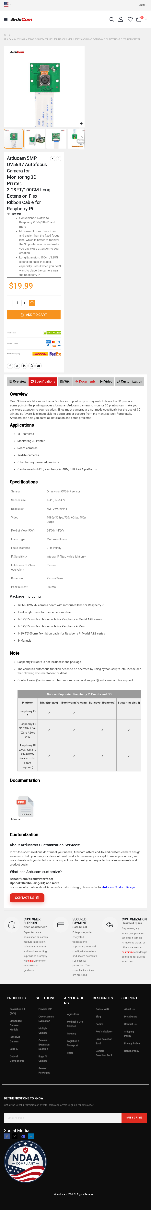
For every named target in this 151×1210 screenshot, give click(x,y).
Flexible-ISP (45, 1009)
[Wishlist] (130, 19)
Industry (71, 1033)
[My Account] (120, 19)
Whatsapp (31, 366)
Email (38, 366)
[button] (81, 123)
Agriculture (73, 1014)
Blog (98, 1016)
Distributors (130, 1016)
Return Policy (131, 1051)
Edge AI (14, 1049)
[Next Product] (58, 158)
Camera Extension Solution (44, 1044)
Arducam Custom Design (118, 887)
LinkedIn (24, 366)
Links (142, 5)
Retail (70, 1053)
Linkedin (31, 1136)
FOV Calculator (104, 1031)
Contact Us (130, 1024)
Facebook (10, 366)
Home (5, 35)
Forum (99, 1024)
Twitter (17, 366)
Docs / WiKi (102, 1009)
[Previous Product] (52, 158)
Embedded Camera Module (16, 1025)
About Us (129, 1009)
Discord (23, 1136)
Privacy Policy (132, 1043)
